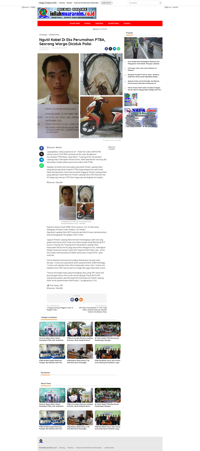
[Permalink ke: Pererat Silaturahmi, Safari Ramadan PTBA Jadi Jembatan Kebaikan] (52, 329)
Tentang (62, 448)
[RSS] (81, 299)
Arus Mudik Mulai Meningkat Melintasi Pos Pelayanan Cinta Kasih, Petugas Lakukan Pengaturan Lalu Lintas (143, 63)
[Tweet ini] (110, 48)
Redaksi (70, 448)
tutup (33, 7)
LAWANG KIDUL (44, 49)
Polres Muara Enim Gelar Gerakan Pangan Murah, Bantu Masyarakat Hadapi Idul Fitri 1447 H (144, 89)
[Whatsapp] (118, 48)
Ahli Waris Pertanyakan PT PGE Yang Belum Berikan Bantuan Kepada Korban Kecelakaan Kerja (93, 309)
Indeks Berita (109, 448)
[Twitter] (76, 299)
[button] (160, 3)
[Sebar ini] (106, 48)
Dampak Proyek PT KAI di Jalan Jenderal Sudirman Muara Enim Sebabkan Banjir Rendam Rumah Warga (143, 76)
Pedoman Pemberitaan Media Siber (89, 448)
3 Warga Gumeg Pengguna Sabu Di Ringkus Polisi (60, 308)
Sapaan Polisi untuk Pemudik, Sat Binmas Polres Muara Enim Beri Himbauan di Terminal (143, 82)
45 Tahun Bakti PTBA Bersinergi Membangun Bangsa (107, 339)
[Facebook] (72, 299)
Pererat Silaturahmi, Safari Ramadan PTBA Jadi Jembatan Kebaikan (51, 339)
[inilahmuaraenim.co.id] (67, 13)
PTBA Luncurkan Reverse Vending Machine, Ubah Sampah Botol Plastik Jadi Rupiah (80, 339)
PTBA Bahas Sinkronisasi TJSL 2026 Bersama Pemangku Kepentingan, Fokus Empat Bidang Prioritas (78, 362)
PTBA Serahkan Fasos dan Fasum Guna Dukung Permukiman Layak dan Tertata (107, 362)
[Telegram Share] (114, 48)
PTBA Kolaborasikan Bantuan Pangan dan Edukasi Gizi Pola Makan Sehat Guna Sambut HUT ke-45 (51, 362)
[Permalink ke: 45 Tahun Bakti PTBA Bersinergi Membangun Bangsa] (108, 329)
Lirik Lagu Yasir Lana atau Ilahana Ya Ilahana (142, 69)
